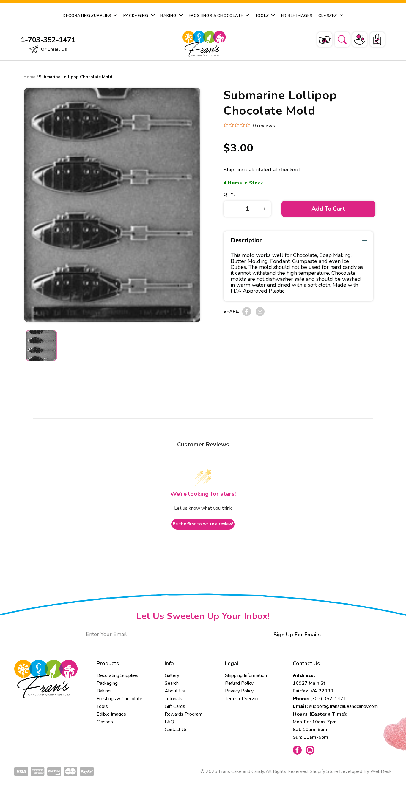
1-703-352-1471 (48, 39)
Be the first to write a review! (203, 524)
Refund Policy (239, 683)
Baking (104, 691)
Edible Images (111, 714)
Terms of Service (242, 698)
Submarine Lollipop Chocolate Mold (75, 77)
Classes (105, 722)
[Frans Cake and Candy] (202, 44)
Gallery (172, 675)
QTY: (229, 194)
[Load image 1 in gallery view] (41, 345)
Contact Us (176, 729)
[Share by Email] (260, 314)
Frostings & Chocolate (119, 698)
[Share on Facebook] (246, 314)
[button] (338, 38)
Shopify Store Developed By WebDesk (351, 771)
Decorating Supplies (117, 675)
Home (29, 77)
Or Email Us (53, 49)
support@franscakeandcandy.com (343, 706)
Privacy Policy (239, 691)
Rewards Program (183, 714)
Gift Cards (175, 706)
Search (172, 683)
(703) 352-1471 (328, 698)
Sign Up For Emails (297, 634)
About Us (175, 691)
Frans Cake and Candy (241, 771)
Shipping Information (246, 675)
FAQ (169, 722)
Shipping (234, 169)
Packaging (107, 683)
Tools (102, 706)
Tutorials (173, 698)
